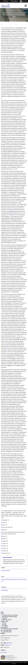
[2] (14, 43)
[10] (17, 278)
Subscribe (4, 618)
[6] (9, 218)
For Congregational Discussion (9, 628)
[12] (7, 348)
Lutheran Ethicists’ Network (10, 615)
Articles (4, 622)
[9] (7, 267)
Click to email (4, 652)
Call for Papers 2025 (6, 630)
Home (2, 612)
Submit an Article (6, 619)
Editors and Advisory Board (9, 616)
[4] (15, 211)
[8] (21, 248)
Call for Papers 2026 (6, 631)
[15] (8, 428)
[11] (7, 298)
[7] (7, 232)
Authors (4, 624)
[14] (21, 355)
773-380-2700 (8, 645)
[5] (12, 213)
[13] (9, 351)
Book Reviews (4, 590)
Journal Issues (4, 621)
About (2, 613)
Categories (5, 625)
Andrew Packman (7, 557)
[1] (18, 31)
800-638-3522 (9, 642)
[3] (21, 165)
